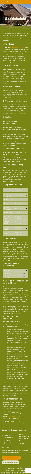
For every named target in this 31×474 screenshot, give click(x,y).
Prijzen (21, 441)
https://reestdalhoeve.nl (17, 47)
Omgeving (22, 438)
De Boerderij (23, 436)
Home (10, 24)
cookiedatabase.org (8, 423)
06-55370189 (6, 441)
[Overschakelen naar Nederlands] (23, 6)
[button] (18, 6)
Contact (21, 443)
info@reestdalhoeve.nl (9, 443)
